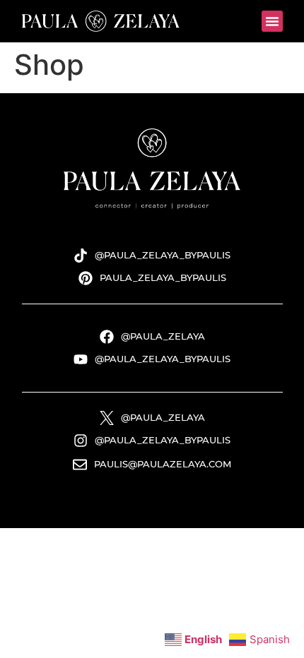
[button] (272, 21)
